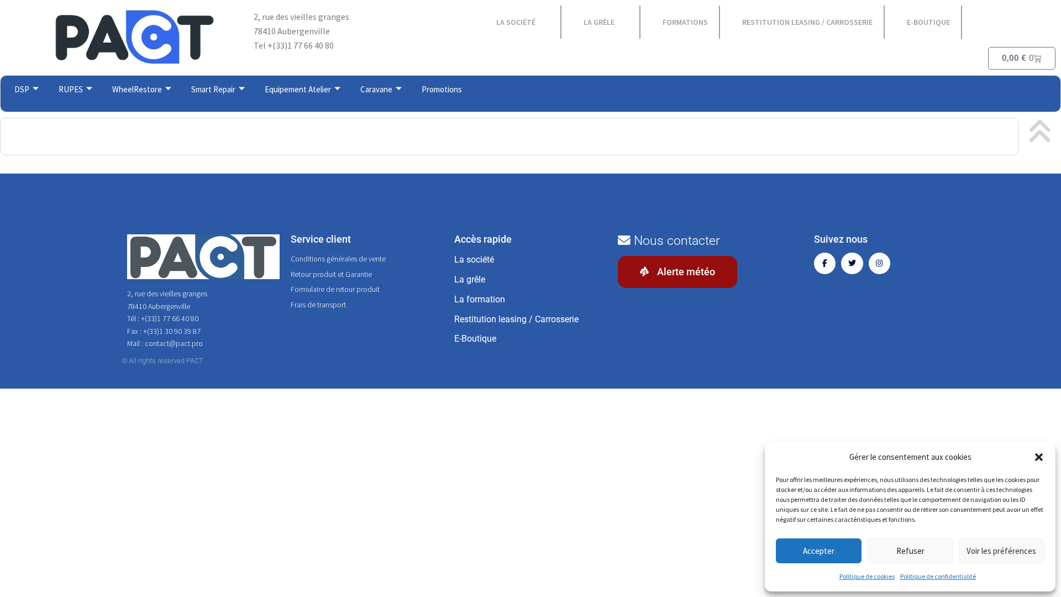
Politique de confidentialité (938, 576)
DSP (21, 89)
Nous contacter (675, 240)
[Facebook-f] (825, 263)
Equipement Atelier (298, 89)
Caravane (376, 89)
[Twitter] (852, 263)
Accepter (818, 551)
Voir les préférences (1001, 551)
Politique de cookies (867, 576)
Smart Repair (213, 89)
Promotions (442, 89)
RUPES (71, 89)
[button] (1038, 457)
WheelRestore (137, 89)
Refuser (910, 551)
